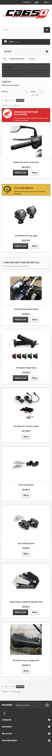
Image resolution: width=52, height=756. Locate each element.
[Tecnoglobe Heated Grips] (26, 347)
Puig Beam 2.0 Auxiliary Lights (26, 426)
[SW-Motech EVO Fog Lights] (26, 214)
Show (33, 91)
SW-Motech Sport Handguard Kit (26, 660)
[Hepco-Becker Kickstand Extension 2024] (26, 581)
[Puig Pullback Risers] (26, 522)
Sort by (5, 91)
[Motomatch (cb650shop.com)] (26, 14)
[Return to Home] (4, 58)
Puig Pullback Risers (26, 543)
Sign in (46, 2)
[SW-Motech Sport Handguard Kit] (26, 639)
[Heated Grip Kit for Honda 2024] (26, 141)
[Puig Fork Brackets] (26, 464)
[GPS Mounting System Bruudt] (26, 288)
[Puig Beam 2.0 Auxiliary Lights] (26, 405)
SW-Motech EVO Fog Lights (26, 235)
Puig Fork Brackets (26, 484)
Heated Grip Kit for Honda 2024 (26, 162)
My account (7, 733)
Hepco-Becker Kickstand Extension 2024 (26, 601)
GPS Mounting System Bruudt (26, 309)
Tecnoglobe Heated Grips (26, 367)
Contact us (26, 2)
